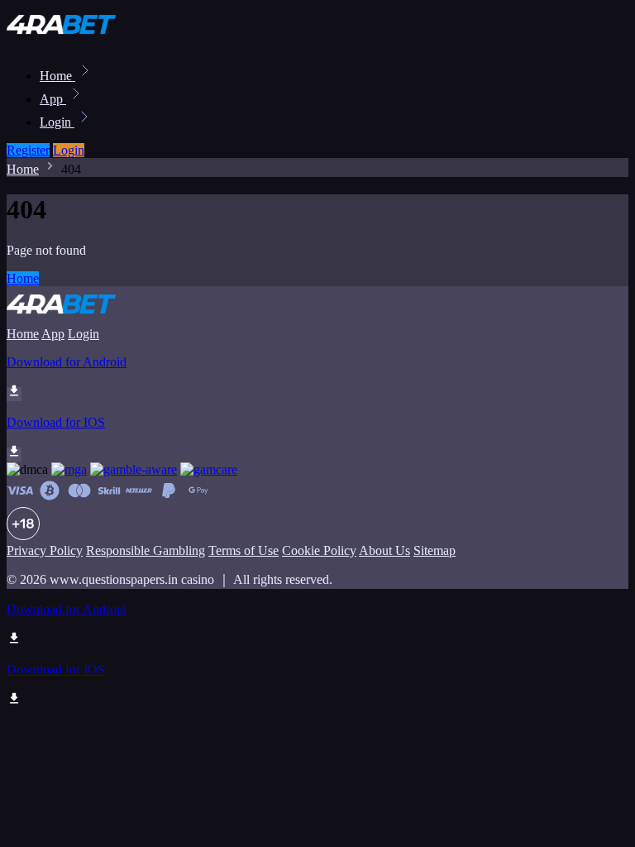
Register (28, 150)
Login (57, 122)
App (53, 99)
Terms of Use (243, 550)
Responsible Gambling (145, 550)
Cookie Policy (319, 550)
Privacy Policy (45, 550)
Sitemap (434, 550)
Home (57, 76)
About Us (384, 550)
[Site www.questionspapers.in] (63, 39)
